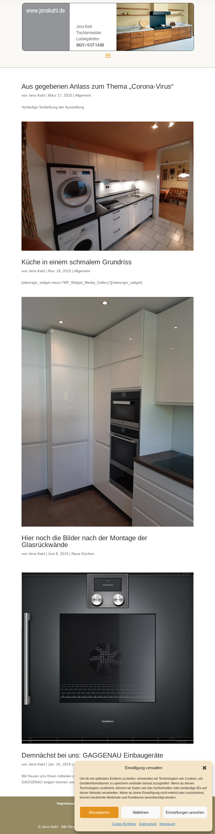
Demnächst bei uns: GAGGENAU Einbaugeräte (92, 755)
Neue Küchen (83, 554)
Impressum (167, 824)
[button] (204, 767)
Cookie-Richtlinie (124, 824)
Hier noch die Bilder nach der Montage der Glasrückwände (84, 541)
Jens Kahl (37, 95)
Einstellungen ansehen (185, 812)
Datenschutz (148, 824)
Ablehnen (141, 812)
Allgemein (83, 95)
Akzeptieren (99, 812)
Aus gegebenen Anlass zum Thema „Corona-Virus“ (98, 86)
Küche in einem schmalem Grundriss (77, 262)
